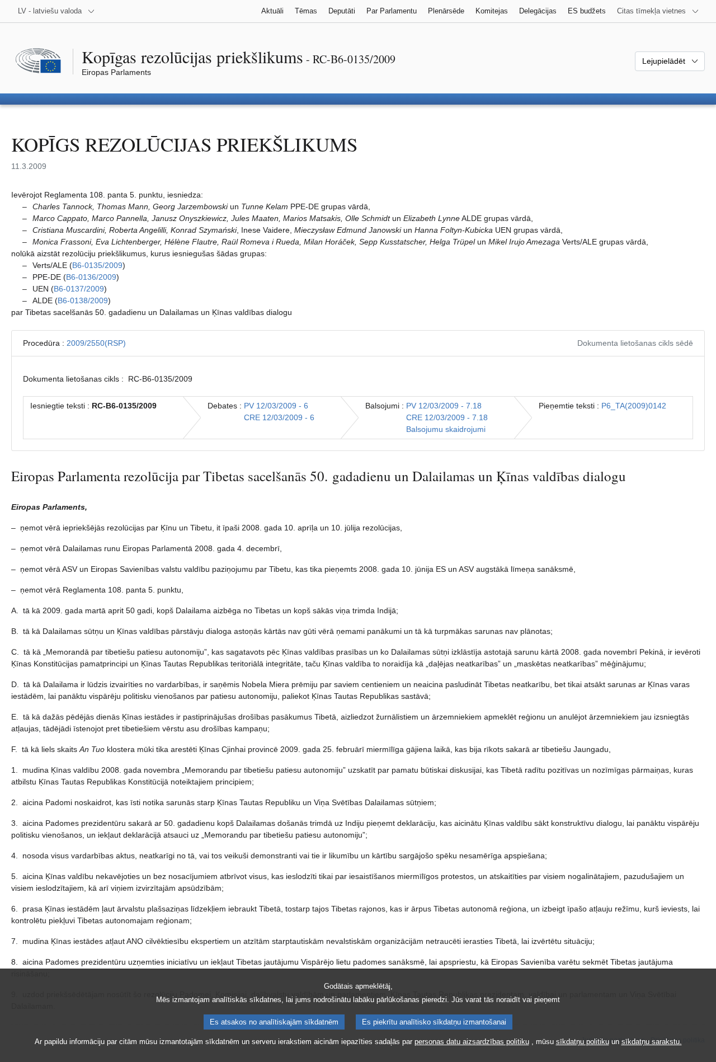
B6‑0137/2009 (79, 288)
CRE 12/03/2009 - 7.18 (447, 417)
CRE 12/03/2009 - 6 (279, 417)
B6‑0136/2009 (91, 276)
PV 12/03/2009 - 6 (276, 405)
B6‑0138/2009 (83, 300)
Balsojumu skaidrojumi (446, 429)
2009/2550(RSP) (96, 343)
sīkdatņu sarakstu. (651, 1041)
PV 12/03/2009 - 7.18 (444, 405)
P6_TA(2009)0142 (633, 405)
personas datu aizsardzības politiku (471, 1041)
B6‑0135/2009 (97, 265)
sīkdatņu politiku (582, 1041)
